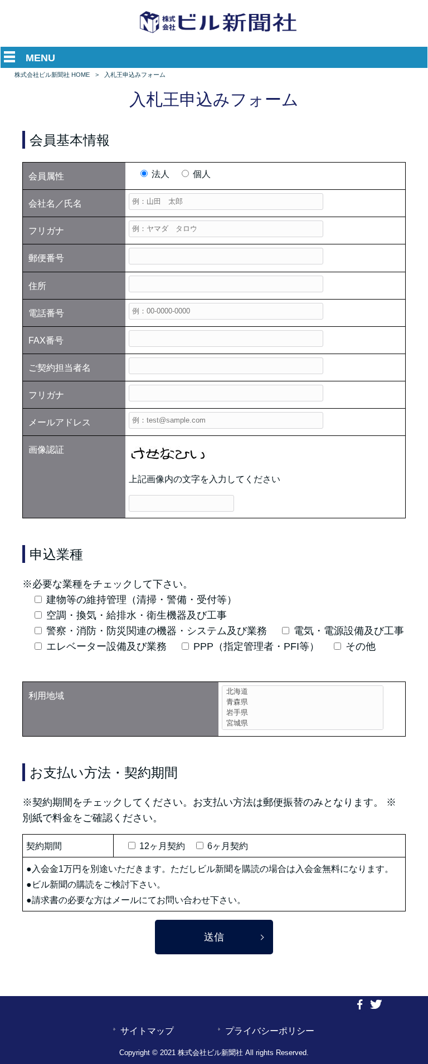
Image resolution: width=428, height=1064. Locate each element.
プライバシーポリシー (269, 1031)
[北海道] (302, 692)
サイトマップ (147, 1031)
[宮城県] (302, 723)
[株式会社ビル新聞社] (218, 33)
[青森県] (302, 702)
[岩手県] (302, 713)
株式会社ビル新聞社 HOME (52, 74)
